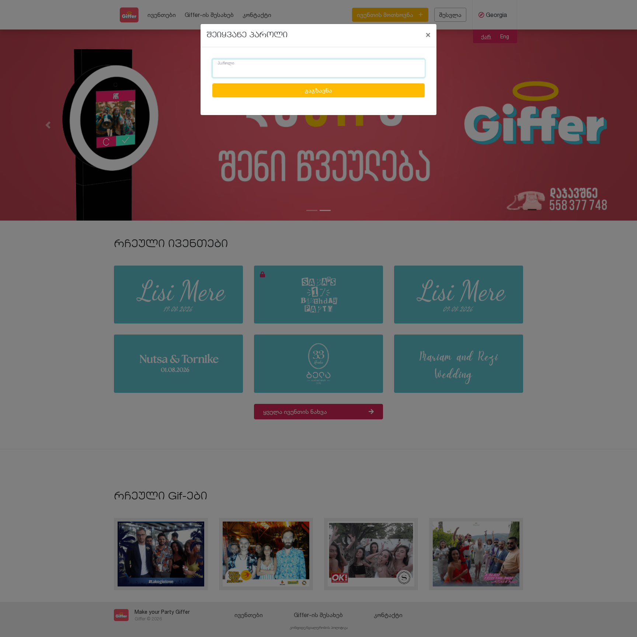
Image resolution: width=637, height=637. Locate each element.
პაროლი (225, 63)
